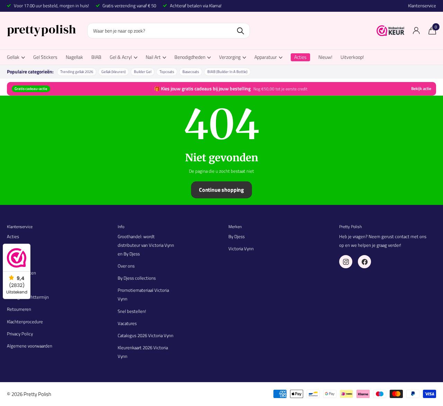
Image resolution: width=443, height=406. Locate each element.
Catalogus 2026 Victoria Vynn (145, 335)
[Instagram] (345, 261)
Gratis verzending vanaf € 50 (129, 5)
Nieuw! (325, 57)
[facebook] (364, 261)
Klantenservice (422, 5)
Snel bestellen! (132, 311)
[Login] (416, 30)
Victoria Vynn (241, 248)
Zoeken (240, 30)
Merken (235, 226)
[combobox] (168, 30)
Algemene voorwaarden (29, 345)
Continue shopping (221, 190)
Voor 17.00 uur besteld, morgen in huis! (51, 5)
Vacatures (127, 323)
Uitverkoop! (352, 57)
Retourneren (19, 309)
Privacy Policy (20, 333)
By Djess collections (137, 277)
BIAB (96, 57)
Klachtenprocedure (25, 321)
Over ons (126, 265)
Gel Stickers (45, 57)
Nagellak (74, 57)
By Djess (236, 236)
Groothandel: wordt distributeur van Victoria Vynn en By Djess (146, 245)
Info (121, 226)
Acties (13, 236)
